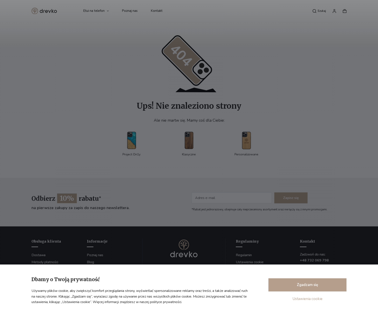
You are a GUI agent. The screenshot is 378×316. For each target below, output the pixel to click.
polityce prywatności (165, 302)
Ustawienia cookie (307, 298)
